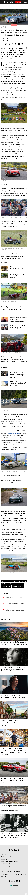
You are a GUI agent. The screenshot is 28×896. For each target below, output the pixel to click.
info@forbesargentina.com (10, 859)
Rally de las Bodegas (14, 433)
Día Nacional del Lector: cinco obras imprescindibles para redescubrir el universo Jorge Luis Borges (13, 835)
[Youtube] (17, 881)
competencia (6, 586)
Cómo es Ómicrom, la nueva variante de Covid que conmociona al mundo (18, 319)
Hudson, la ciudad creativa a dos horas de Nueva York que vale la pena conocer (14, 723)
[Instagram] (14, 881)
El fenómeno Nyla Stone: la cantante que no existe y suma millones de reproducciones (13, 670)
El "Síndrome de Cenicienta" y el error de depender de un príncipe (18, 276)
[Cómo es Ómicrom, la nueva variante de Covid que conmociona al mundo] (4, 319)
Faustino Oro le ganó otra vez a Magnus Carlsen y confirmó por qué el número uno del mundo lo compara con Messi (14, 752)
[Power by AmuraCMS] (14, 885)
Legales (3, 874)
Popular (5, 593)
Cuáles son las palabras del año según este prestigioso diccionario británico (18, 327)
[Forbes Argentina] (8, 2)
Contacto (15, 871)
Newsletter (9, 871)
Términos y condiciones (17, 873)
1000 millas (5, 581)
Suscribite (18, 2)
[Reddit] (16, 44)
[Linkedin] (22, 44)
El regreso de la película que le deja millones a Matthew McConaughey (13, 696)
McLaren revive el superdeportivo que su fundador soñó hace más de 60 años (14, 780)
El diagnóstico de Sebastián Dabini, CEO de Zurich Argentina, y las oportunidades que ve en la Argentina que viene (14, 598)
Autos (13, 581)
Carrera (12, 584)
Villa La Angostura (18, 586)
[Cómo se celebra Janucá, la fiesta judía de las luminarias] (4, 268)
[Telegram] (19, 44)
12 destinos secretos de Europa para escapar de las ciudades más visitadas (14, 643)
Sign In (25, 2)
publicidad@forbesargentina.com (12, 856)
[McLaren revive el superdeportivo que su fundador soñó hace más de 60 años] (14, 767)
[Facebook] (12, 44)
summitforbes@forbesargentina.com (12, 861)
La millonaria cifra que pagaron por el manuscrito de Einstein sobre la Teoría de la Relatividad (18, 375)
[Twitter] (9, 44)
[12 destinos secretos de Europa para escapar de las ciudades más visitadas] (14, 631)
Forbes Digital (4, 38)
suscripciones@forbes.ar (12, 863)
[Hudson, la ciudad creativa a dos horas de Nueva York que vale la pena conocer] (14, 710)
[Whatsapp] (6, 44)
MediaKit (3, 871)
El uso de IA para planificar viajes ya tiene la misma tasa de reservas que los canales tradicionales (13, 808)
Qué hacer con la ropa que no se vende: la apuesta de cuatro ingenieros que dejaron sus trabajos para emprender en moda (15, 604)
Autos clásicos (21, 581)
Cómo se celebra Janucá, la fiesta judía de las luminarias (18, 267)
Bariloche (5, 584)
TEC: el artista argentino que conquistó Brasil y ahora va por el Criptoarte (18, 383)
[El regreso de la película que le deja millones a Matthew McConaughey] (14, 684)
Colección (20, 584)
